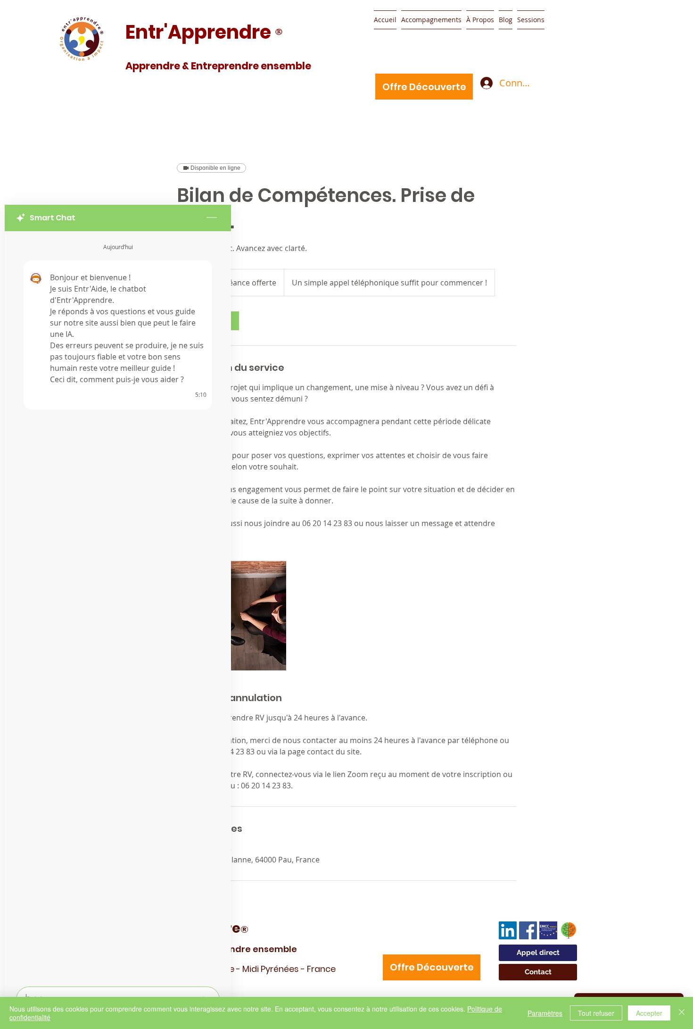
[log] (118, 606)
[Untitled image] (231, 615)
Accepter (649, 1013)
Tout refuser (596, 1013)
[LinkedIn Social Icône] (508, 930)
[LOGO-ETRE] (569, 930)
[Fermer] (681, 1012)
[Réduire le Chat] (211, 218)
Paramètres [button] (545, 1013)
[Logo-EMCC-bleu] (548, 930)
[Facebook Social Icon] (528, 930)
